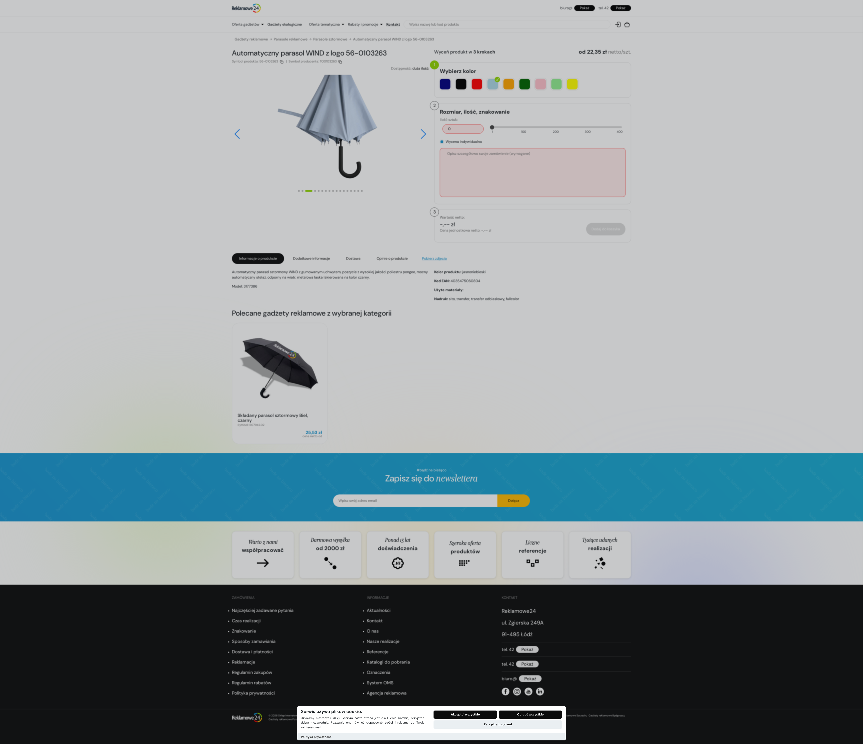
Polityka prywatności (316, 737)
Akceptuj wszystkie (465, 714)
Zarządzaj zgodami (498, 724)
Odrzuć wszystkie (530, 714)
